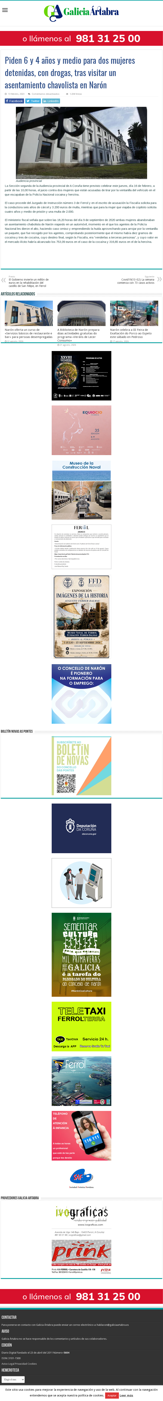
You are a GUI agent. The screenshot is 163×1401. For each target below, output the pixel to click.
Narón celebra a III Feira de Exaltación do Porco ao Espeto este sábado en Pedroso (131, 333)
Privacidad (21, 1363)
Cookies (32, 1363)
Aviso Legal (8, 1363)
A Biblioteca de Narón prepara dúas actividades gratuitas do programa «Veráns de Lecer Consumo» (78, 335)
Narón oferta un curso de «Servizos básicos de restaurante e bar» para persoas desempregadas (28, 333)
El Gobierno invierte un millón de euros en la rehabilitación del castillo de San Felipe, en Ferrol (29, 281)
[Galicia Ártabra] (81, 12)
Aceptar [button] (112, 1395)
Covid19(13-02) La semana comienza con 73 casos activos (135, 279)
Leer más (126, 1395)
